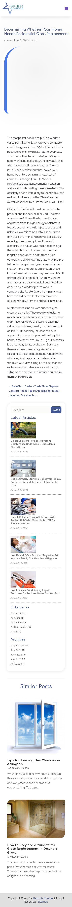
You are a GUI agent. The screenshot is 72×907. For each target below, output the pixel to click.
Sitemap (43, 901)
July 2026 (16, 650)
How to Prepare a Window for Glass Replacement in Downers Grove (32, 848)
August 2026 (17, 645)
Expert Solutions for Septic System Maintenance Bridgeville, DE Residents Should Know (33, 444)
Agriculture (16, 622)
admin (10, 40)
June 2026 (16, 654)
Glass (34, 40)
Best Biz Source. (43, 898)
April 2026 (16, 663)
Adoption (16, 618)
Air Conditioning (19, 627)
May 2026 (16, 659)
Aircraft (14, 631)
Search (56, 409)
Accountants (17, 613)
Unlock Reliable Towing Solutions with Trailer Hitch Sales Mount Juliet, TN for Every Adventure (33, 520)
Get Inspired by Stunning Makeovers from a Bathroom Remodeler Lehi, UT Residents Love (36, 482)
